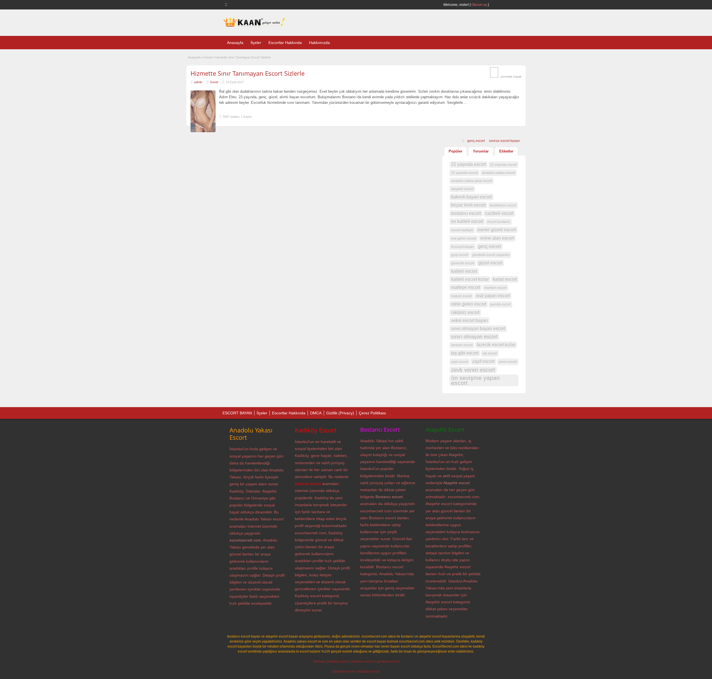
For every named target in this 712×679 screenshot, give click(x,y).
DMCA (316, 413)
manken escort (495, 288)
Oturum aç (479, 5)
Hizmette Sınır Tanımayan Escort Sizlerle (248, 73)
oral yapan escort (493, 295)
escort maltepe (462, 230)
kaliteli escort (464, 271)
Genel (208, 57)
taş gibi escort (464, 353)
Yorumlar (481, 151)
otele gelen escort (468, 304)
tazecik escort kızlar (496, 344)
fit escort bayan (462, 247)
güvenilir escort (462, 263)
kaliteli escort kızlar (470, 279)
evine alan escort (497, 238)
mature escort (461, 296)
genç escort (476, 141)
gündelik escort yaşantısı (491, 255)
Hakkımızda (319, 42)
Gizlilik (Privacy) (340, 413)
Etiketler (506, 151)
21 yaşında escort (468, 164)
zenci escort (508, 362)
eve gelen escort (463, 238)
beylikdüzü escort (503, 205)
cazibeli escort (499, 213)
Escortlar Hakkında (285, 42)
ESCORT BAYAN (237, 413)
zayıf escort (483, 361)
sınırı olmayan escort (474, 337)
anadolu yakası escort (498, 173)
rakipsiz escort (465, 312)
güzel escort (490, 262)
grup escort (459, 255)
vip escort (490, 353)
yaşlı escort (459, 362)
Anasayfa (235, 42)
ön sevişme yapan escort (475, 380)
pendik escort (500, 304)
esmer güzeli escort (497, 229)
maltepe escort (465, 287)
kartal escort (505, 279)
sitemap (319, 661)
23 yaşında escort (464, 173)
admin (198, 82)
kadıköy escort (338, 661)
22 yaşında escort (503, 165)
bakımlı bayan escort (471, 197)
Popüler (455, 151)
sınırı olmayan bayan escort (478, 328)
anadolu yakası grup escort (471, 181)
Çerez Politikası (372, 413)
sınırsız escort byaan (504, 141)
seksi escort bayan (469, 320)
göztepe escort (388, 661)
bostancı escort (466, 213)
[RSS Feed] (227, 4)
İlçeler (256, 42)
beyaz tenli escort (468, 205)
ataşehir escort (462, 189)
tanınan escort (462, 345)
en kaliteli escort (467, 221)
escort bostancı (498, 222)
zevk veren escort (473, 370)
